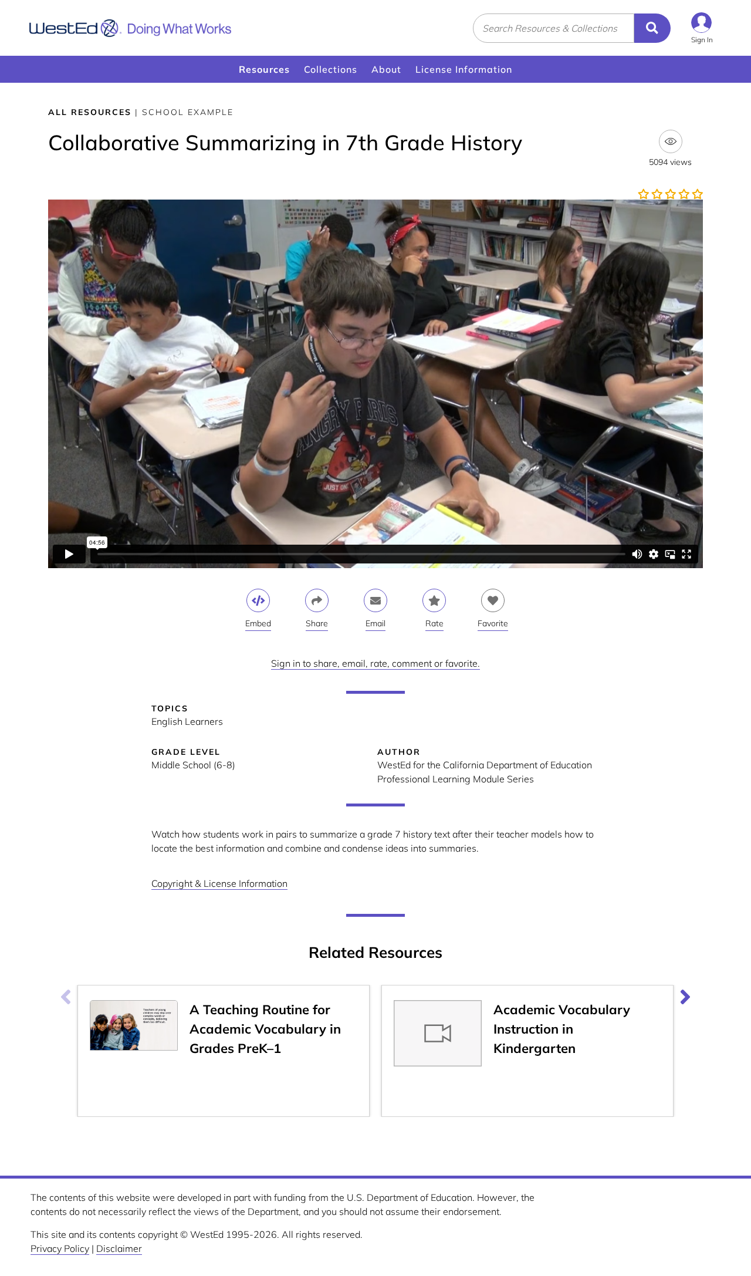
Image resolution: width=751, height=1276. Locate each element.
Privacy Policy (60, 1248)
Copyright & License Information (219, 883)
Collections (330, 69)
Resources (264, 69)
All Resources (89, 112)
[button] (702, 28)
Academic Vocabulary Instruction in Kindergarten (561, 1028)
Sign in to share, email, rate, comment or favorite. (375, 663)
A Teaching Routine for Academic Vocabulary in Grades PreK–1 (265, 1028)
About (386, 69)
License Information (463, 69)
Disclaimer (119, 1248)
